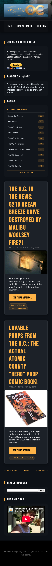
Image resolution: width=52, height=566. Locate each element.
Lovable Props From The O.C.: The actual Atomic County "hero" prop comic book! (24, 355)
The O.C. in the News (19, 309)
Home (27, 470)
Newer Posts (10, 470)
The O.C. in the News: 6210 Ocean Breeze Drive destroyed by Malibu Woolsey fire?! (25, 216)
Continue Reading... (22, 297)
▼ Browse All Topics (17, 110)
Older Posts (42, 470)
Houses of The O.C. (18, 305)
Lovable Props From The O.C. (22, 458)
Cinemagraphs (24, 26)
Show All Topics (26, 173)
